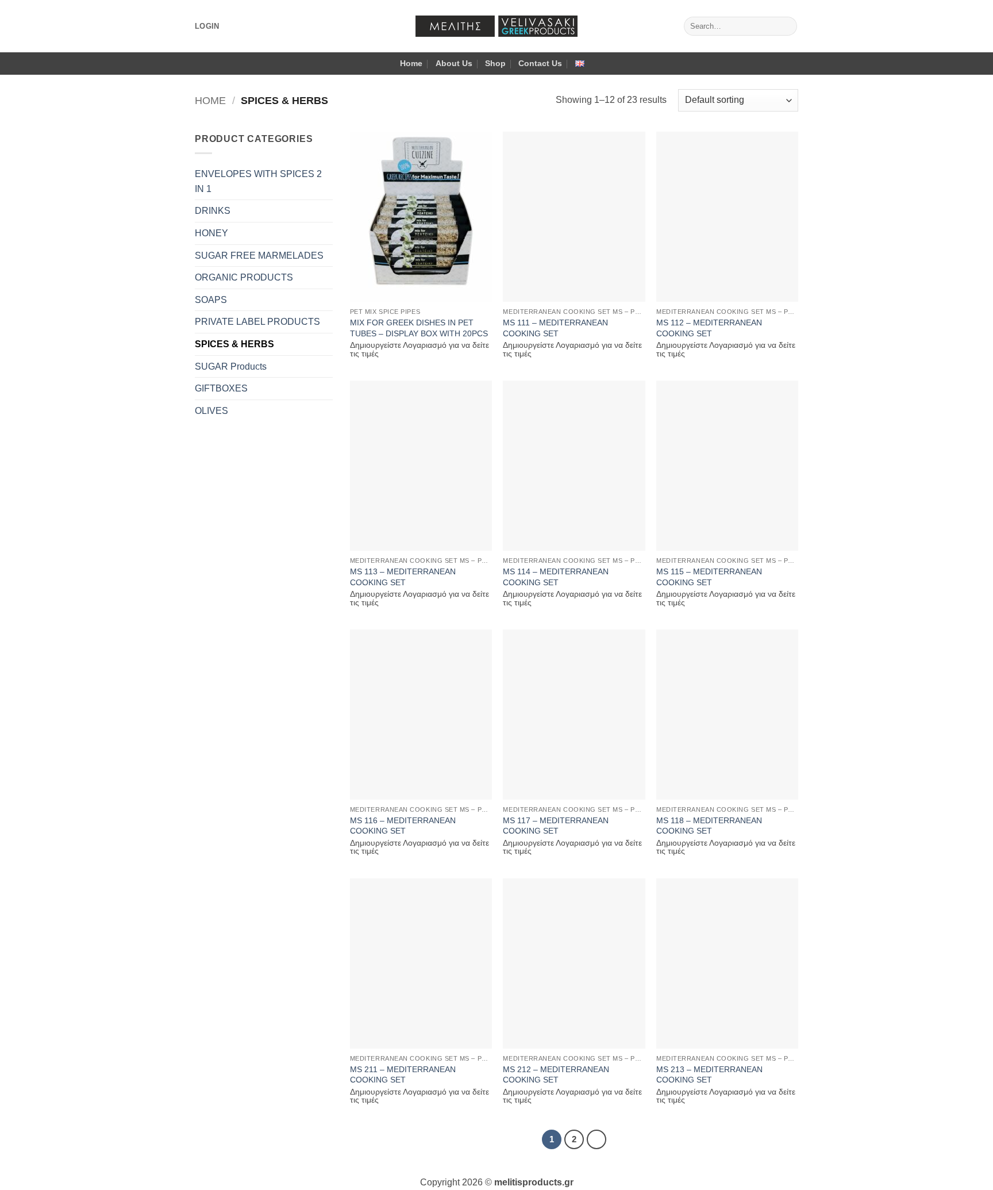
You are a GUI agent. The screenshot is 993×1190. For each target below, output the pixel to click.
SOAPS (211, 300)
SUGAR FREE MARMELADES (259, 255)
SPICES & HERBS (234, 344)
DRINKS (212, 211)
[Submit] (786, 26)
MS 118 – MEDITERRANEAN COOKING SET (709, 826)
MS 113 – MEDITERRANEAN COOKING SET (403, 577)
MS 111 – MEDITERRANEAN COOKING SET (555, 328)
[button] (207, 26)
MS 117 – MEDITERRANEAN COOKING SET (556, 826)
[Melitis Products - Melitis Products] (496, 26)
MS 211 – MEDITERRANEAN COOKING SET (403, 1075)
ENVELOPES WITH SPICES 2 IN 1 (258, 181)
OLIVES (211, 411)
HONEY (211, 233)
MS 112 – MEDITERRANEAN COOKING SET (709, 328)
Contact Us (540, 63)
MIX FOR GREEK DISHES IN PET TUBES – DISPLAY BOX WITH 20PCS (419, 328)
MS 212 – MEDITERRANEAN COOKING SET (556, 1075)
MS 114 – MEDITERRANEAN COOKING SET (556, 577)
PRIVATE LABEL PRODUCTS (257, 322)
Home (411, 63)
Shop (495, 63)
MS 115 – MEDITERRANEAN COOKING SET (709, 577)
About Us (454, 63)
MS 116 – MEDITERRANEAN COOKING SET (403, 826)
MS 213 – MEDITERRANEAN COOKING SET (709, 1075)
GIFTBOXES (221, 388)
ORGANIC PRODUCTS (244, 277)
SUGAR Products (231, 366)
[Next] (596, 1139)
